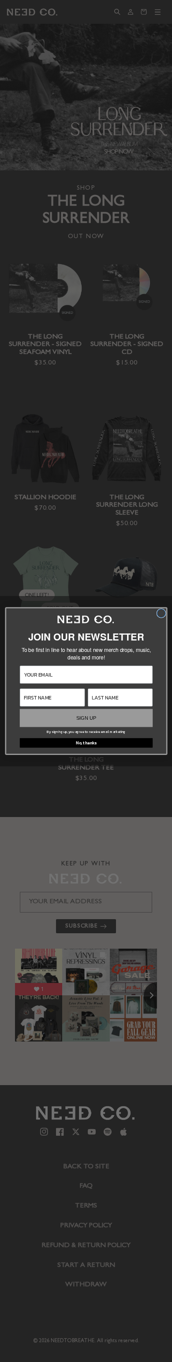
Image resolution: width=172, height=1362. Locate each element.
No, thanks (85, 743)
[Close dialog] (161, 613)
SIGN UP (86, 718)
